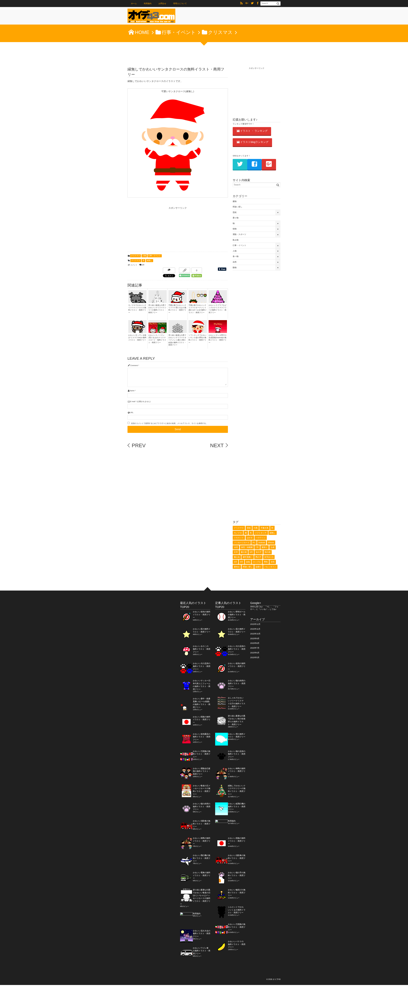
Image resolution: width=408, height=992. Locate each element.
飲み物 (235, 240)
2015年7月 (254, 648)
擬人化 (237, 557)
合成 (272, 547)
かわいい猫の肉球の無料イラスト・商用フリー (201, 807)
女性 (273, 562)
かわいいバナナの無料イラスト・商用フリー (236, 944)
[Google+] (247, 3)
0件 (143, 265)
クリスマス (135, 256)
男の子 (258, 557)
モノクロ (238, 533)
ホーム (134, 3)
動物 (235, 267)
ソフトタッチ (261, 533)
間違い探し (237, 207)
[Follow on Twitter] (252, 3)
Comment (134, 366)
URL (131, 413)
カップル (257, 562)
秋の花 (267, 552)
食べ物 (235, 256)
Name (132, 391)
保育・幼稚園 (247, 547)
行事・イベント (154, 256)
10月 (236, 547)
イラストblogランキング (254, 142)
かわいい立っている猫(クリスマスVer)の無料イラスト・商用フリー (137, 337)
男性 (266, 562)
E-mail (132, 402)
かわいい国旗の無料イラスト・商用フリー (201, 720)
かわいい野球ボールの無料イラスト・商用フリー (236, 615)
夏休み (237, 567)
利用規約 (148, 3)
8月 (251, 552)
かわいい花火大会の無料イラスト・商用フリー (201, 934)
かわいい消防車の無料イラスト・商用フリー (201, 824)
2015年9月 (254, 638)
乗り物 (235, 218)
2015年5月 (254, 657)
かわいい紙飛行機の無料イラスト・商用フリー (236, 807)
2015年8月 (254, 643)
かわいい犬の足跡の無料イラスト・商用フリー (201, 666)
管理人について (180, 3)
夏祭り (264, 547)
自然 (235, 262)
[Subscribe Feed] (241, 3)
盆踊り (258, 567)
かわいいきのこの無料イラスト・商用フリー (201, 649)
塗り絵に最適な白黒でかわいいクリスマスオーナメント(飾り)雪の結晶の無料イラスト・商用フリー (177, 340)
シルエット (239, 537)
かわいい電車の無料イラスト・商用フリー (201, 875)
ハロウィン (261, 537)
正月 (236, 552)
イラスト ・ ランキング (254, 131)
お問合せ (162, 3)
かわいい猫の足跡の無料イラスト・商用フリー (236, 754)
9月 (241, 562)
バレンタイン (270, 567)
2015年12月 (255, 624)
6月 (235, 562)
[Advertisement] (151, 230)
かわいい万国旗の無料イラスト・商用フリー (201, 754)
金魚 (248, 562)
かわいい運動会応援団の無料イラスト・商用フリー (201, 771)
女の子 (259, 552)
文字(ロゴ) (268, 557)
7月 (257, 547)
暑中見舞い (247, 557)
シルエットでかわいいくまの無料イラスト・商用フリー (236, 910)
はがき (250, 537)
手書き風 (264, 528)
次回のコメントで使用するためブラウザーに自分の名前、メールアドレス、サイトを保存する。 (169, 423)
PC (254, 542)
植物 (235, 229)
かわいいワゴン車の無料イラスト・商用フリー (201, 951)
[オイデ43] (151, 17)
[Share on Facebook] (257, 3)
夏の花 (244, 552)
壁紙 (235, 212)
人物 (144, 256)
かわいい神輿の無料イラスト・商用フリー (201, 841)
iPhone (271, 542)
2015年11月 (255, 629)
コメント (133, 265)
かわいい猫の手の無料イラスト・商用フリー (236, 875)
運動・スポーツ (239, 234)
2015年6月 (254, 653)
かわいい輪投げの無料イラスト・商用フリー (236, 893)
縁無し (149, 260)
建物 (235, 201)
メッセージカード (242, 542)
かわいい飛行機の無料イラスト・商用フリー (201, 858)
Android (261, 542)
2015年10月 (255, 634)
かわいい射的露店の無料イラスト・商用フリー (201, 737)
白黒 (256, 528)
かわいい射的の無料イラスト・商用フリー (201, 615)
